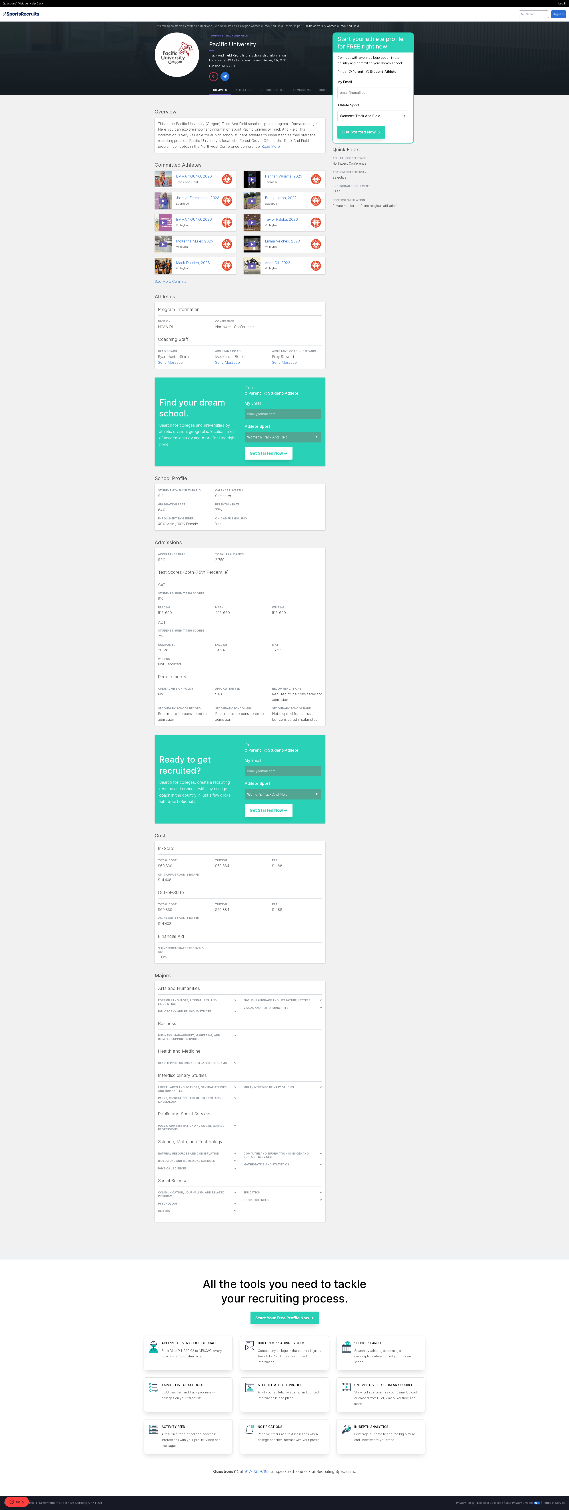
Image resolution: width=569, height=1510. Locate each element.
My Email (344, 82)
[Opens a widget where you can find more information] (16, 1502)
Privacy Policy (465, 1502)
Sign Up (559, 14)
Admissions (302, 90)
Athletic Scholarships (170, 26)
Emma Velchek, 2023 (283, 241)
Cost (323, 90)
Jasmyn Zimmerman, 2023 (198, 198)
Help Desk (36, 3)
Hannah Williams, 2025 (284, 176)
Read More (271, 146)
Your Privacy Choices (520, 1502)
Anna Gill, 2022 (278, 262)
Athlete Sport (348, 105)
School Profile (272, 90)
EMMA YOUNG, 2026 (194, 176)
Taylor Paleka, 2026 (282, 219)
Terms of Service (554, 1502)
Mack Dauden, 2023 (193, 262)
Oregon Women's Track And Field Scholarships (270, 26)
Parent (358, 71)
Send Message (170, 362)
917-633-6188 (257, 1471)
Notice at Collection (490, 1502)
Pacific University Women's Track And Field (331, 26)
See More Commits (170, 281)
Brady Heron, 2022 (281, 198)
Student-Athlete (382, 71)
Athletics (243, 90)
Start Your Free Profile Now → (284, 1318)
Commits (220, 90)
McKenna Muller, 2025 (195, 241)
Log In (562, 3)
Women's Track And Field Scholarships (212, 26)
